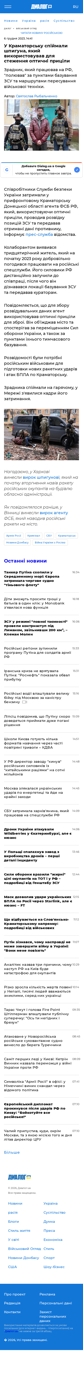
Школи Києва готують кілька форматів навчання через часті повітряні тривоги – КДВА (33, 743)
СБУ (49, 535)
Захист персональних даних (52, 1316)
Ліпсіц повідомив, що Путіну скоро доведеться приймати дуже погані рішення (37, 720)
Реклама (47, 1294)
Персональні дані (55, 1303)
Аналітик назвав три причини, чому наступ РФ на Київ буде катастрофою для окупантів (38, 969)
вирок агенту (53, 512)
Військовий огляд (26, 28)
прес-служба (39, 234)
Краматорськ (67, 535)
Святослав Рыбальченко (36, 96)
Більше (12, 1152)
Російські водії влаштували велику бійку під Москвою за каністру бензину (36, 697)
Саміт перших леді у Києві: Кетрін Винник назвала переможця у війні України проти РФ (38, 1063)
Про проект (14, 1294)
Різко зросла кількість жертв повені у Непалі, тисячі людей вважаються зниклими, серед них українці (38, 991)
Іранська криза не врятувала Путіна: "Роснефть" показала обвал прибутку (37, 675)
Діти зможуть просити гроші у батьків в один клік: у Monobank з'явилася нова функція (34, 603)
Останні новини (25, 561)
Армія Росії (13, 535)
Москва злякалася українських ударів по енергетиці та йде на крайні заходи (33, 792)
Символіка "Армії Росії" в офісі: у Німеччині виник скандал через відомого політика (35, 1086)
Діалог (7, 28)
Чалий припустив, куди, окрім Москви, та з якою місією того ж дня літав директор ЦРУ (38, 1135)
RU (75, 7)
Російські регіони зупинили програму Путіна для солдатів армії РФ (37, 652)
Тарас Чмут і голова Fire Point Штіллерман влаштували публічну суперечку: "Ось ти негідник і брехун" (36, 1016)
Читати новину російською (41, 32)
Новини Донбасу (17, 542)
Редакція (12, 1303)
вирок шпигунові (41, 477)
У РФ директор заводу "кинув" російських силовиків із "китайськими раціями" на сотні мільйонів (34, 768)
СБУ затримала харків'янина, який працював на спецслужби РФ (36, 813)
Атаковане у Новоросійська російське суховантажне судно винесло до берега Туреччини (33, 1040)
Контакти (12, 1312)
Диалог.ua (11, 1331)
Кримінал (33, 535)
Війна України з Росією (50, 542)
